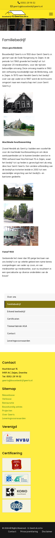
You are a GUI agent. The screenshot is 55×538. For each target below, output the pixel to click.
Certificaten (13, 319)
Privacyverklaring (29, 531)
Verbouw (7, 399)
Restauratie (8, 403)
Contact (11, 333)
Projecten (7, 411)
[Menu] (51, 14)
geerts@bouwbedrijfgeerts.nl (28, 6)
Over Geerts (8, 415)
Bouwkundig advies (12, 407)
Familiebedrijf (14, 304)
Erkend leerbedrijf (16, 311)
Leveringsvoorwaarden (18, 341)
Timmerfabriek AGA (17, 326)
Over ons (11, 297)
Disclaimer (47, 531)
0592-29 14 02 (28, 3)
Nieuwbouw (8, 395)
